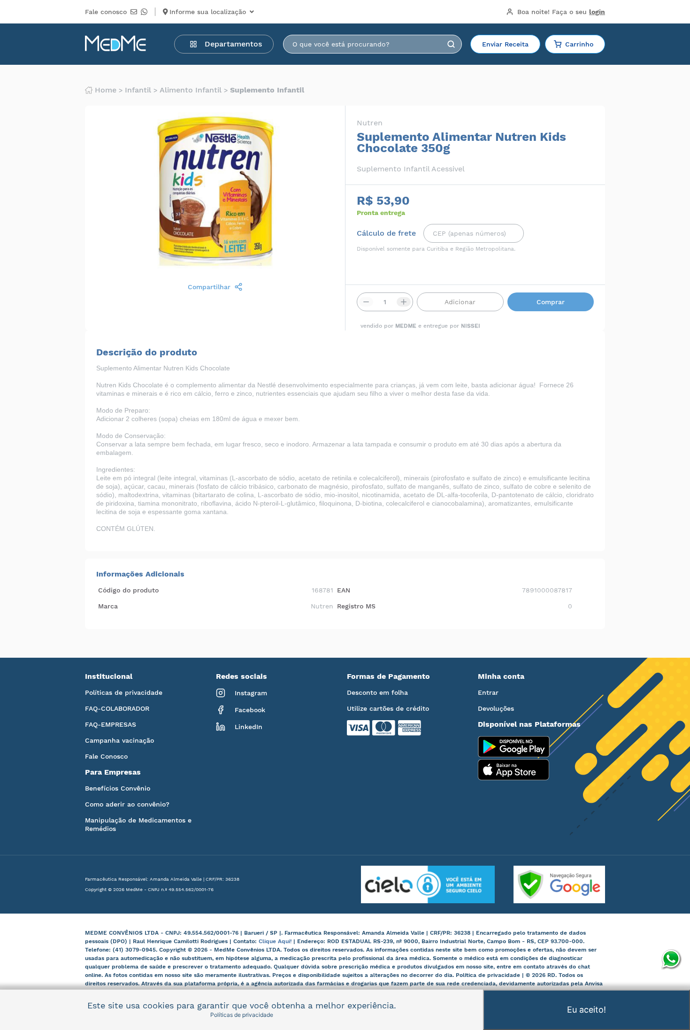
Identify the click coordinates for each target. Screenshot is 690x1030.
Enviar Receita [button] (505, 44)
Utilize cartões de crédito (388, 708)
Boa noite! (561, 11)
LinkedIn (248, 726)
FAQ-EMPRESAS (110, 724)
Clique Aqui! (276, 941)
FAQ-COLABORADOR (117, 708)
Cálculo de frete (386, 233)
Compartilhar (209, 287)
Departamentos (233, 43)
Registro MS (356, 606)
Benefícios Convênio (117, 788)
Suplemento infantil (267, 90)
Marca (108, 606)
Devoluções (496, 708)
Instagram (251, 693)
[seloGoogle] (550, 884)
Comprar (551, 302)
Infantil (138, 90)
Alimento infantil (191, 90)
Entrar (488, 692)
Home (105, 90)
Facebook (250, 710)
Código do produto (128, 590)
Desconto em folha (377, 692)
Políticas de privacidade (123, 692)
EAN (343, 590)
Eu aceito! (586, 1010)
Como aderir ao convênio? (127, 804)
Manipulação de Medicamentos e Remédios (138, 824)
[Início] (115, 44)
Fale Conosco (106, 756)
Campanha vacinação (119, 740)
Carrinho (579, 44)
